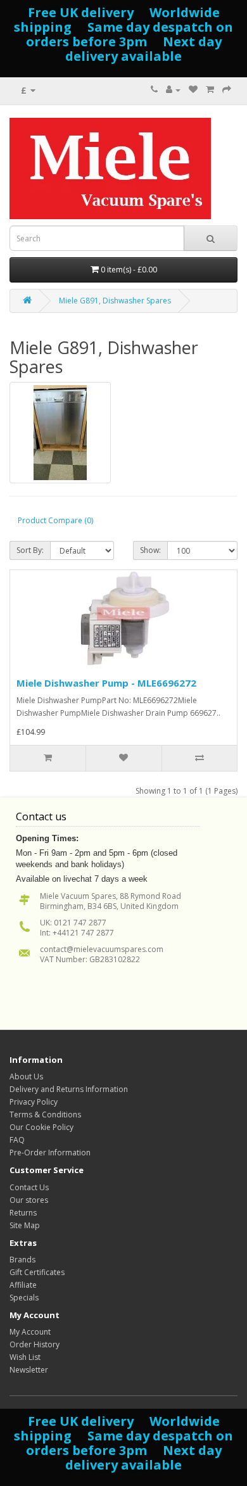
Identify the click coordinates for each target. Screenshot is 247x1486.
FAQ (17, 1139)
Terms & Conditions (45, 1114)
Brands (22, 1259)
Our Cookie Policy (41, 1127)
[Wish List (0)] (193, 89)
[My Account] (173, 89)
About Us (26, 1076)
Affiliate (23, 1285)
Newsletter (29, 1369)
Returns (23, 1212)
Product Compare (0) (55, 520)
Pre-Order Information (50, 1152)
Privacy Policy (34, 1101)
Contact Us (29, 1187)
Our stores (29, 1200)
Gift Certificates (37, 1272)
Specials (24, 1297)
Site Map (25, 1225)
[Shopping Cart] (210, 89)
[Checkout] (226, 89)
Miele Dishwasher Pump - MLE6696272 (106, 682)
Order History (35, 1344)
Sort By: (30, 550)
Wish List (25, 1357)
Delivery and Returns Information (69, 1089)
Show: (150, 550)
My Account (30, 1331)
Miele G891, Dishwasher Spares (115, 300)
